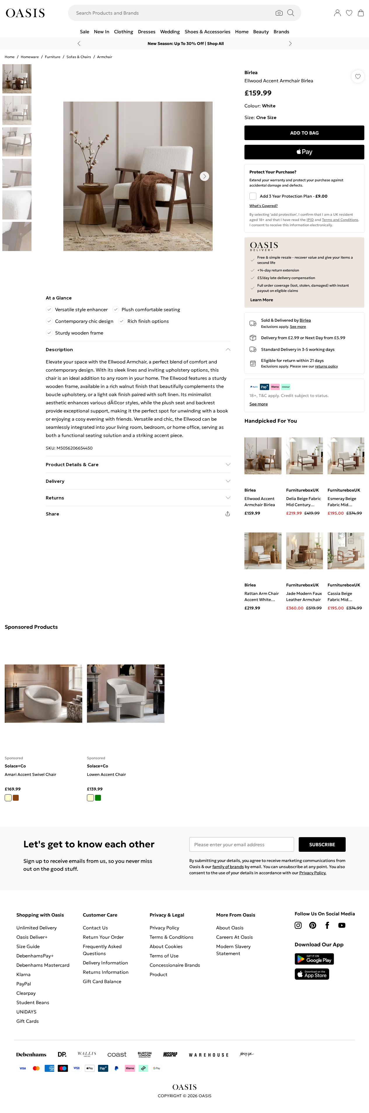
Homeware (30, 57)
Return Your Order (103, 937)
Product (158, 974)
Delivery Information (105, 963)
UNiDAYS (26, 1012)
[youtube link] (341, 925)
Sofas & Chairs (79, 57)
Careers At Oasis (234, 937)
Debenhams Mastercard (42, 965)
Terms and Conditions (340, 219)
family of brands (228, 866)
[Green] (98, 798)
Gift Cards (27, 1021)
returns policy (326, 366)
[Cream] (8, 798)
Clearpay (26, 993)
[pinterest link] (312, 925)
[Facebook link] (327, 925)
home (10, 57)
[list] (138, 176)
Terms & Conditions (171, 937)
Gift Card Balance (102, 981)
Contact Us (95, 928)
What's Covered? (263, 205)
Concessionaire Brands (175, 965)
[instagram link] (298, 925)
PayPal (23, 984)
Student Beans (32, 1002)
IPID (310, 219)
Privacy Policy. (312, 872)
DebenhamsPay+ (35, 956)
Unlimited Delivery (36, 928)
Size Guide (28, 946)
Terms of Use (164, 956)
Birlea (251, 72)
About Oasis (230, 928)
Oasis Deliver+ (32, 937)
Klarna (23, 974)
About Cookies (166, 946)
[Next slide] (290, 43)
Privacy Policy (164, 928)
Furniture (52, 57)
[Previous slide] (79, 43)
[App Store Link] (314, 966)
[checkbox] (304, 196)
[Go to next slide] (204, 176)
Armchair (104, 57)
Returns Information (106, 972)
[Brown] (16, 798)
